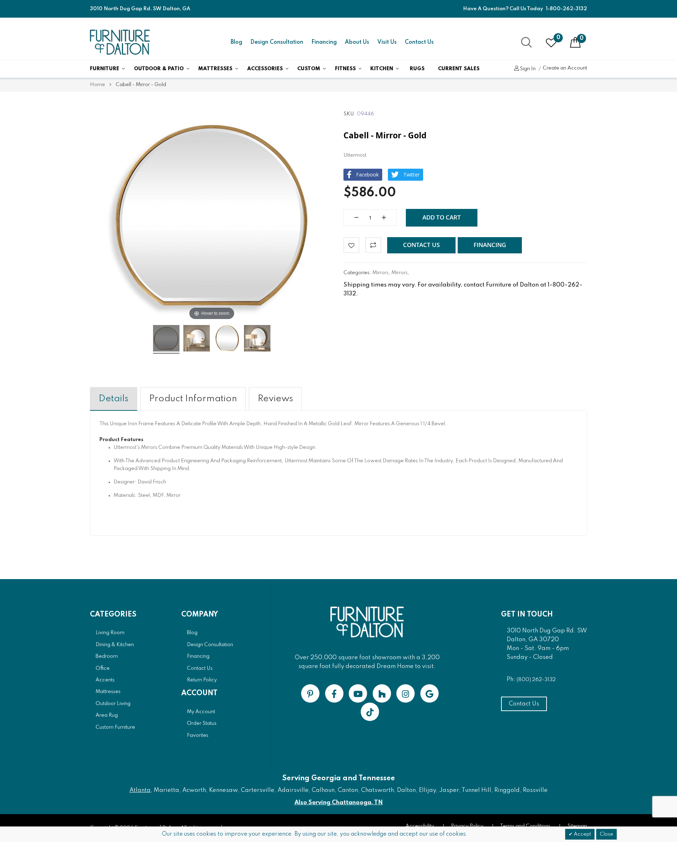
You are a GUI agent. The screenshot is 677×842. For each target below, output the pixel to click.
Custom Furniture (115, 727)
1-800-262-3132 (566, 8)
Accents (105, 680)
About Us (357, 42)
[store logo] (120, 42)
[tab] (113, 399)
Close (606, 834)
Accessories (265, 68)
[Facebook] (334, 693)
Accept (582, 834)
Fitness (345, 68)
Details (113, 398)
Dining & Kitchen (115, 644)
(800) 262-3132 (536, 679)
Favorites (197, 735)
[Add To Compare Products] (373, 245)
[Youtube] (358, 693)
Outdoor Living (113, 703)
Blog (236, 42)
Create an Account (565, 68)
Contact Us (419, 42)
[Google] (429, 693)
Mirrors (380, 272)
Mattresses (215, 68)
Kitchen (381, 68)
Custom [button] (308, 68)
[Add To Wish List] (351, 245)
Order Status (201, 723)
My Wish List (558, 38)
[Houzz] (382, 693)
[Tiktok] (370, 712)
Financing (324, 42)
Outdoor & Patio (159, 68)
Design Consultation (276, 42)
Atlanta (140, 790)
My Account (201, 711)
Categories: (357, 272)
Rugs (417, 68)
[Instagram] (405, 693)
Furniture (104, 68)
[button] (421, 245)
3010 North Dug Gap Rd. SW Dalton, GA (140, 8)
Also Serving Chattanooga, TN (338, 803)
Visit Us (387, 42)
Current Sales (459, 68)
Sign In (528, 68)
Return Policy (202, 680)
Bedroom (107, 656)
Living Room (110, 632)
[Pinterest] (310, 693)
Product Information (193, 398)
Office (103, 668)
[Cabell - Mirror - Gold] (166, 339)
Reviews (275, 398)
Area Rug (107, 715)
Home (97, 84)
